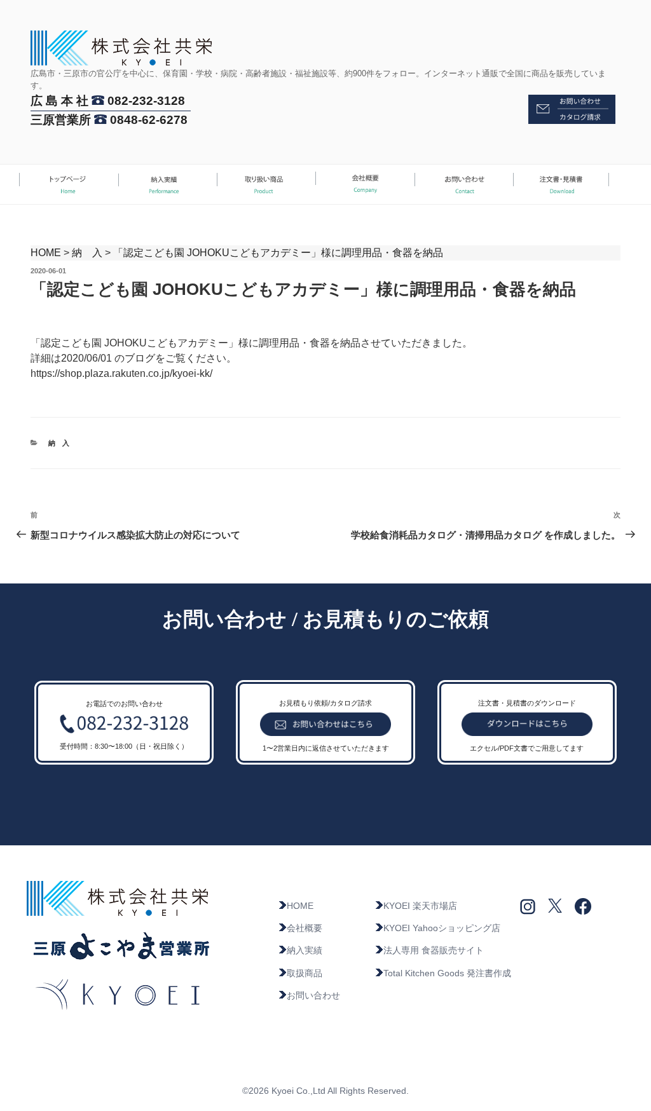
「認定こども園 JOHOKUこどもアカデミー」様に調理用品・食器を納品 (278, 252)
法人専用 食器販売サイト (433, 950)
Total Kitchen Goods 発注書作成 (447, 973)
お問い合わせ (313, 995)
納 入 (87, 252)
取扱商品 (304, 973)
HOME (46, 252)
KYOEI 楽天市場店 (420, 906)
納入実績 (304, 950)
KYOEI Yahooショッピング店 (441, 928)
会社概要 (304, 928)
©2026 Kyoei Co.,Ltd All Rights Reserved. (325, 1091)
